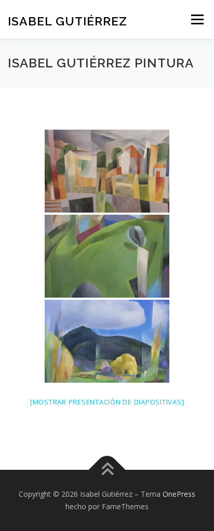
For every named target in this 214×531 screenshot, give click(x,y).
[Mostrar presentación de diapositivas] (107, 402)
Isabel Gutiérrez (67, 20)
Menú (196, 19)
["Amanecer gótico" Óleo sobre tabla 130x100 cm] (107, 256)
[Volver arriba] (107, 470)
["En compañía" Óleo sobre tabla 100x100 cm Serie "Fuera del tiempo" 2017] (107, 341)
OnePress (179, 494)
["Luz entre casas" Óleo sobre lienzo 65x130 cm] (107, 171)
